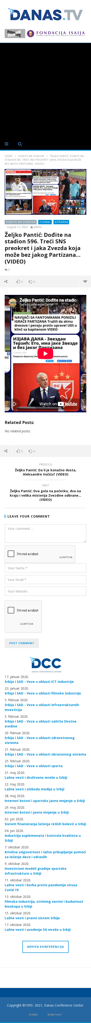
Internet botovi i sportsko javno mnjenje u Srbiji (45, 800)
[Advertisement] (45, 90)
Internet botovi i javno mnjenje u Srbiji (37, 812)
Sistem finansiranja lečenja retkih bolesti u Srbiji (45, 824)
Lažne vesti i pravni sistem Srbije (32, 918)
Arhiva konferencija (45, 947)
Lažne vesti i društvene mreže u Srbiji (36, 777)
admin (37, 227)
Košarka (61, 222)
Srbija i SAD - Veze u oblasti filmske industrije (43, 693)
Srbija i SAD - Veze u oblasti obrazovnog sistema (45, 754)
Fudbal (45, 222)
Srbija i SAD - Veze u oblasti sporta (34, 766)
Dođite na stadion (31, 156)
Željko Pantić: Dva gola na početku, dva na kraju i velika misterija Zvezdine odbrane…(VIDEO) (45, 493)
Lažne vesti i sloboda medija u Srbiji (34, 789)
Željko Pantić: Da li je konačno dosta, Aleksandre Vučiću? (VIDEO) (45, 470)
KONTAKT (55, 1014)
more (85, 281)
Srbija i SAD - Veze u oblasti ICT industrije (39, 681)
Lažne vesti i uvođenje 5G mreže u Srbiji (38, 929)
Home (8, 156)
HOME (33, 1014)
